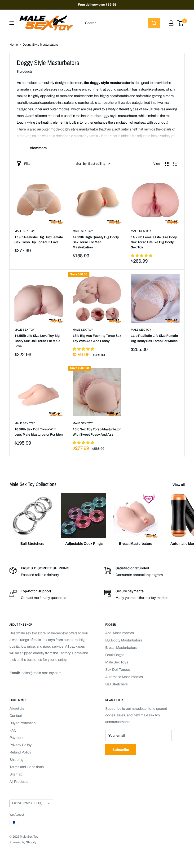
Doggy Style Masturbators (40, 44)
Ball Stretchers (116, 684)
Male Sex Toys (116, 662)
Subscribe (120, 750)
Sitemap (15, 774)
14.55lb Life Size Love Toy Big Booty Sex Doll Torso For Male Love (37, 341)
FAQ (13, 730)
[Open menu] (11, 23)
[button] (141, 255)
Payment (16, 738)
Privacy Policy (20, 745)
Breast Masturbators (121, 647)
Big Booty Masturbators (123, 640)
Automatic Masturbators (124, 677)
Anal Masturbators (119, 633)
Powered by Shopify (22, 842)
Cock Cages (114, 655)
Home (13, 44)
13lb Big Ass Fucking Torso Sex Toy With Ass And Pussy (97, 338)
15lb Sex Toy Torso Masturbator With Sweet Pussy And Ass (97, 432)
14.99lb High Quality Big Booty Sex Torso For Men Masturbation (96, 242)
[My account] (171, 23)
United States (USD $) (27, 803)
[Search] (154, 23)
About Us (16, 708)
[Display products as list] (175, 164)
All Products (18, 781)
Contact (15, 716)
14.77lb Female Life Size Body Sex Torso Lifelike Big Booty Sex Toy (154, 242)
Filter (28, 163)
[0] (181, 23)
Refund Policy (20, 752)
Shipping (16, 760)
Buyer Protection (22, 723)
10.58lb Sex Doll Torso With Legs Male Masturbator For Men (38, 432)
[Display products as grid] (167, 164)
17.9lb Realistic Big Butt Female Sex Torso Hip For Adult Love (38, 239)
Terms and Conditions (26, 767)
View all (178, 485)
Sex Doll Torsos (117, 669)
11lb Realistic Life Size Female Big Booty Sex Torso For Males (154, 338)
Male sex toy (24, 231)
